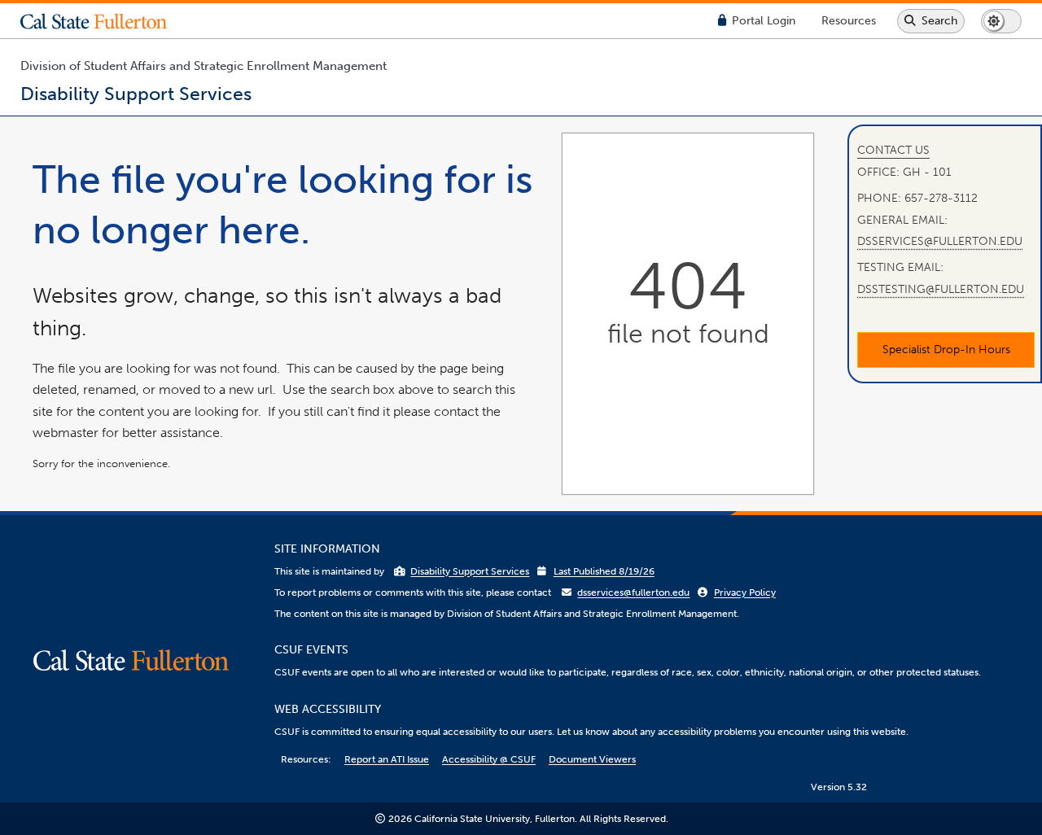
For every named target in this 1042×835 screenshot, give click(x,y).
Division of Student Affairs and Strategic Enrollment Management (203, 66)
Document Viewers (592, 759)
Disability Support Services (469, 571)
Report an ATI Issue (386, 759)
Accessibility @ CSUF (489, 759)
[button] (105, 21)
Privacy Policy (745, 592)
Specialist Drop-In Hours (946, 349)
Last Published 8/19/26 (604, 571)
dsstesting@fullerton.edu (940, 288)
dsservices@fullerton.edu (939, 240)
